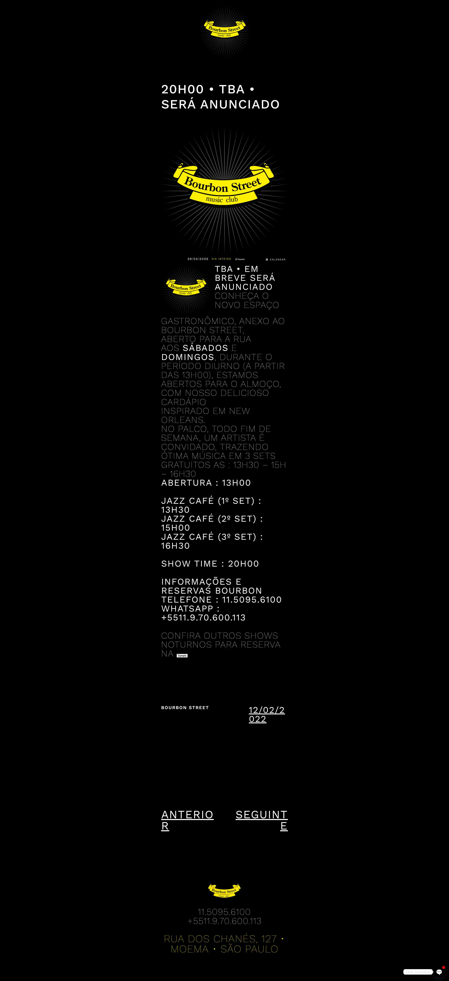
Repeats (241, 259)
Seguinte (262, 820)
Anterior (187, 820)
